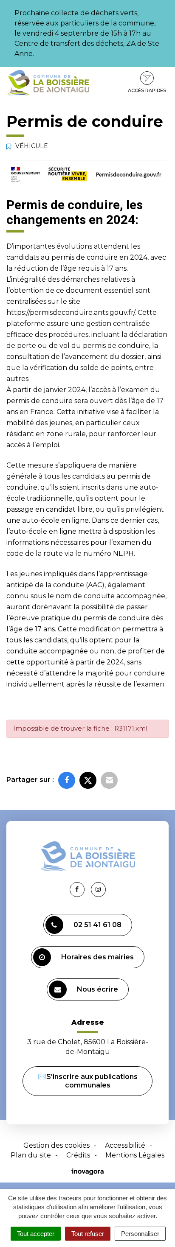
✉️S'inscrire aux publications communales (88, 1081)
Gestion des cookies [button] (56, 1145)
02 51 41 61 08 (97, 925)
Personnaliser (140, 1233)
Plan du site (31, 1155)
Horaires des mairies (97, 957)
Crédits (78, 1155)
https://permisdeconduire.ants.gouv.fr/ (70, 312)
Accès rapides (147, 90)
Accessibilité (125, 1145)
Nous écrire (97, 989)
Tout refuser (87, 1233)
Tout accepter (35, 1233)
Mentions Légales (134, 1155)
